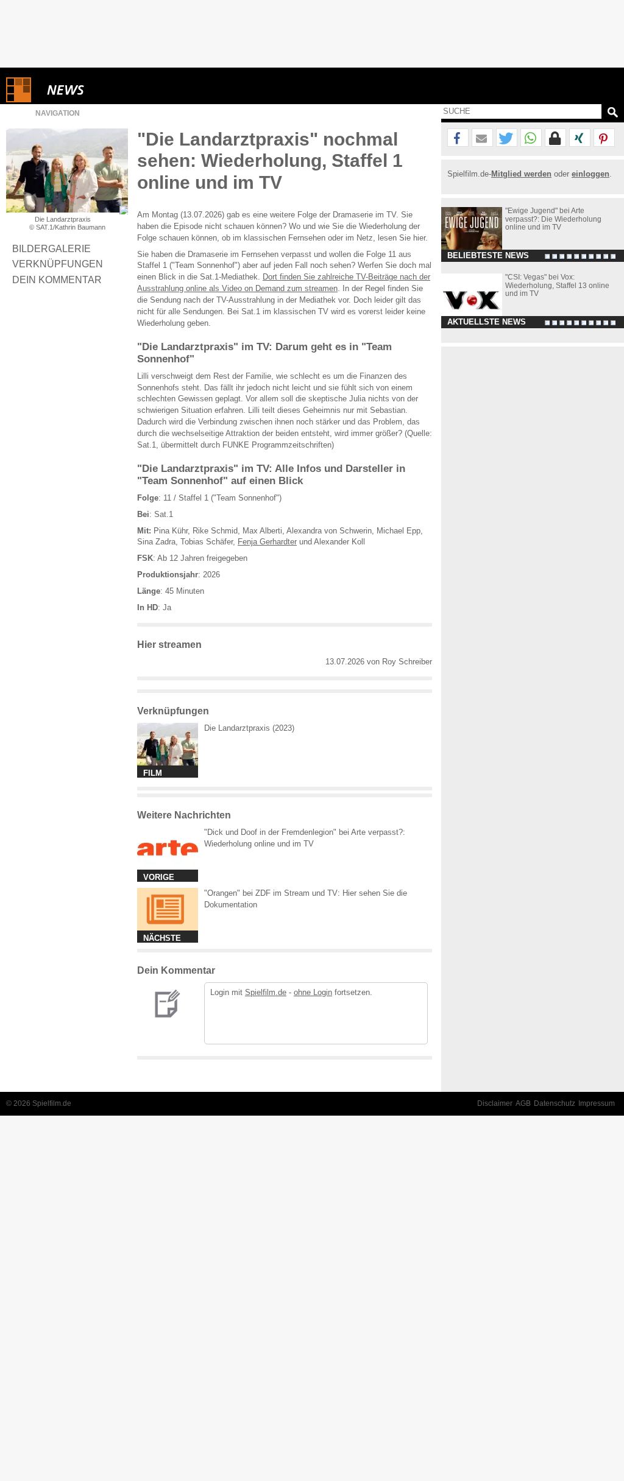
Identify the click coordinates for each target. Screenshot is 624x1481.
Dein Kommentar (57, 279)
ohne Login (313, 992)
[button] (458, 138)
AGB (523, 1103)
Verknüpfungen (57, 263)
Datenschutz (554, 1103)
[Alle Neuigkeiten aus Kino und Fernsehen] (109, 89)
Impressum (596, 1103)
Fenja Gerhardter (267, 541)
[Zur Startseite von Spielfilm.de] (18, 99)
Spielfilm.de (265, 992)
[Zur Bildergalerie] (123, 210)
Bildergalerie (51, 248)
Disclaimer (494, 1103)
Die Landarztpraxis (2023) (249, 728)
